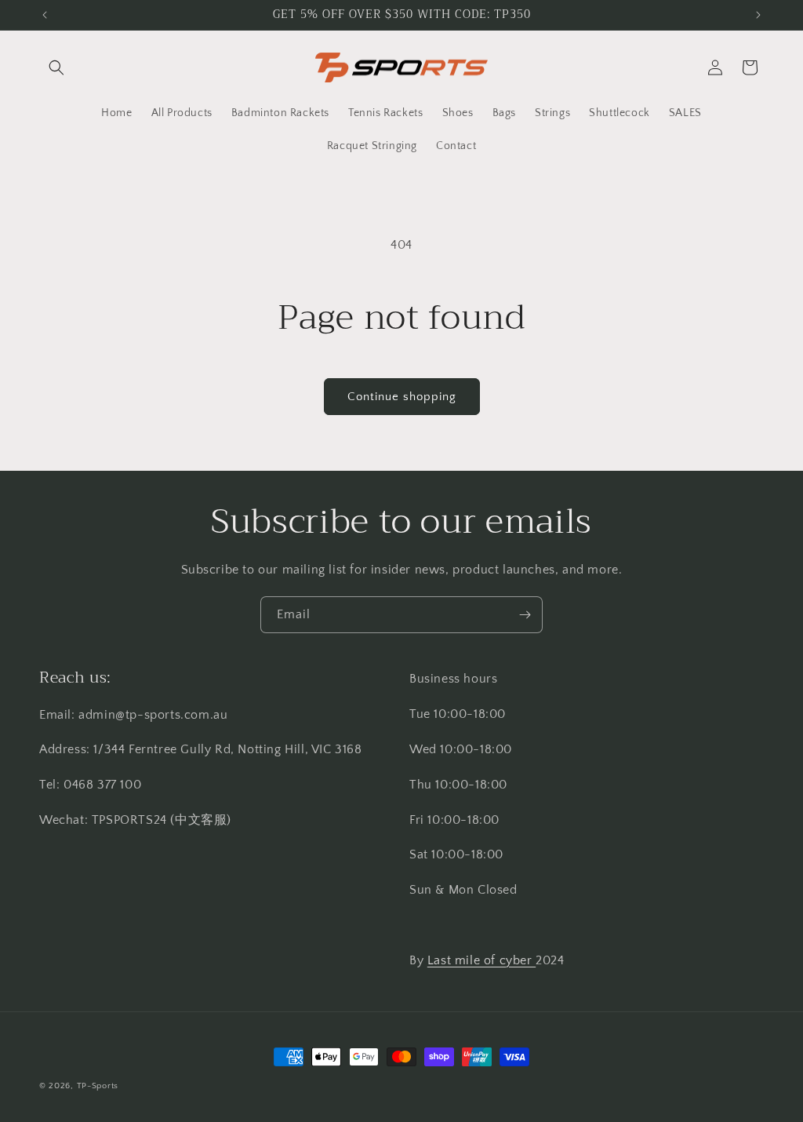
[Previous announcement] (44, 15)
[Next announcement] (758, 15)
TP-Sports (97, 1086)
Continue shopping (401, 396)
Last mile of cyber (481, 960)
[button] (56, 67)
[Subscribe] (524, 614)
